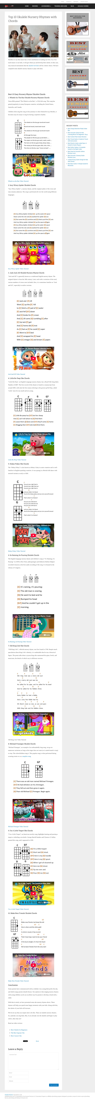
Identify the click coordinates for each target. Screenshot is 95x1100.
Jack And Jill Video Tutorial (16, 374)
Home (27, 6)
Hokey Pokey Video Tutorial (16, 551)
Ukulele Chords (84, 1)
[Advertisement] (33, 82)
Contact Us (68, 1)
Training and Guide (60, 6)
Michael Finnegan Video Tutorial (18, 826)
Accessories (45, 6)
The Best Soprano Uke (17, 1033)
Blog (72, 6)
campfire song (26, 756)
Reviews (35, 6)
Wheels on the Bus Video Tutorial (18, 181)
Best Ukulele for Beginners (19, 1030)
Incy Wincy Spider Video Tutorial (18, 269)
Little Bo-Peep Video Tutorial (17, 460)
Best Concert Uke (16, 1036)
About (62, 1)
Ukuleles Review (9, 1094)
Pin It (37, 1041)
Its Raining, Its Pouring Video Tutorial (19, 641)
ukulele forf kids (34, 65)
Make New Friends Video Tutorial (18, 981)
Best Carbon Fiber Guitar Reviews (77, 137)
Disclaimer (76, 1)
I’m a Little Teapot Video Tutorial (18, 909)
